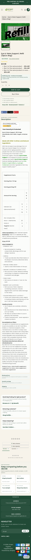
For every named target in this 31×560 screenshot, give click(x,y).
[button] (2, 10)
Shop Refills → (7, 415)
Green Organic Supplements (8, 546)
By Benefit (15, 403)
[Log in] (25, 9)
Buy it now (15, 94)
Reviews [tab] (5, 448)
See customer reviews (14, 58)
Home (4, 17)
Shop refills (5, 104)
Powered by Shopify (8, 550)
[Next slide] (27, 2)
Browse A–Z (21, 104)
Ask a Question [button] (16, 446)
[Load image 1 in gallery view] (5, 45)
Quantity (4, 82)
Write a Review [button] (16, 443)
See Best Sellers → (9, 427)
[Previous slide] (3, 2)
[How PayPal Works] (10, 124)
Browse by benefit (13, 104)
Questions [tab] (14, 448)
